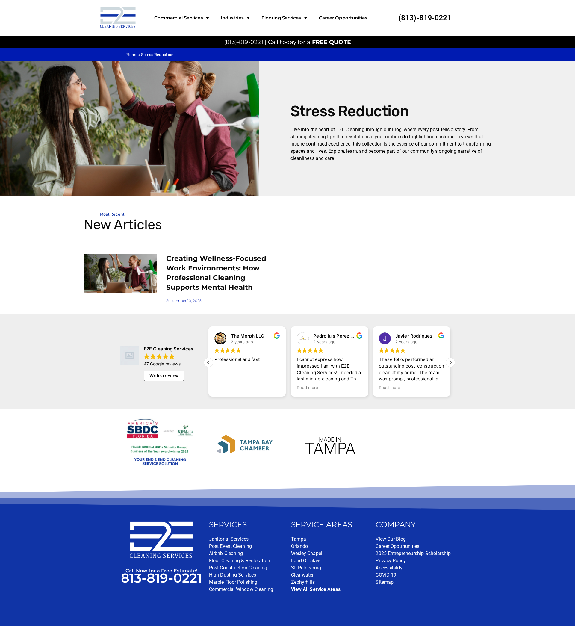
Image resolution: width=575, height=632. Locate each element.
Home (131, 54)
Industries (232, 18)
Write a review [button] (164, 375)
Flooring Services (281, 18)
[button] (450, 362)
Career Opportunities (343, 18)
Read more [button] (307, 387)
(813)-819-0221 (424, 17)
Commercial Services (178, 18)
